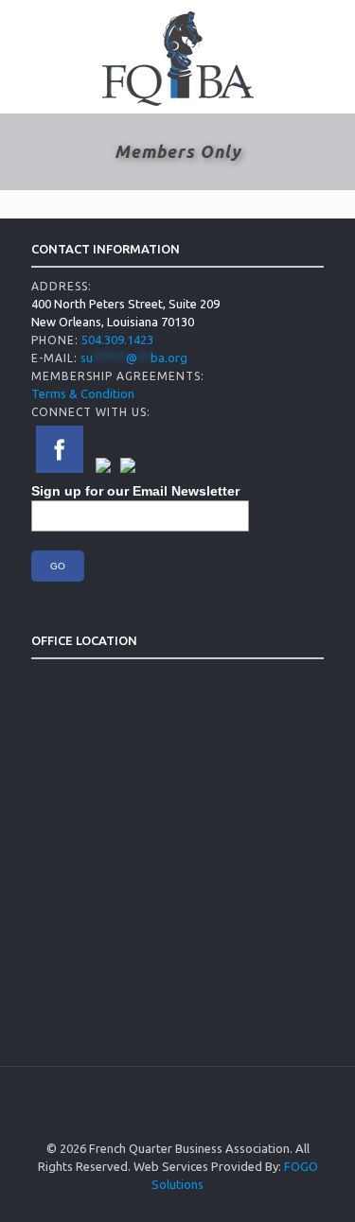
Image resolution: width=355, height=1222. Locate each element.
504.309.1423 (117, 339)
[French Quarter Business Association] (177, 56)
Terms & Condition (82, 393)
